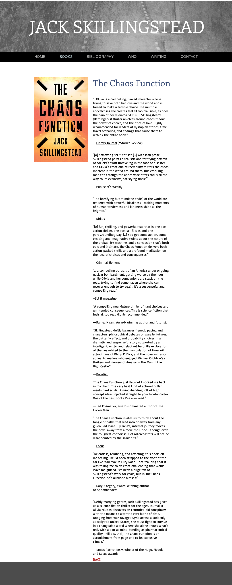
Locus (100, 446)
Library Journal (106, 143)
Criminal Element (108, 262)
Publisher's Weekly (109, 187)
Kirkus (100, 219)
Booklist (102, 374)
